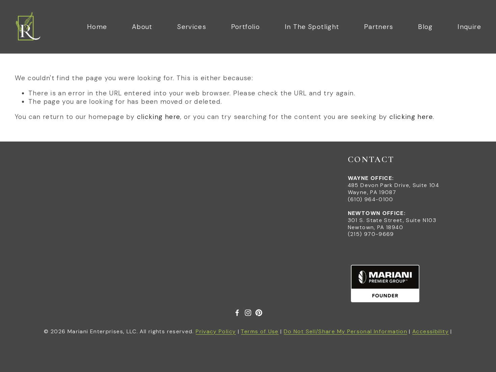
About (142, 27)
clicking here (159, 117)
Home (97, 27)
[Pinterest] (258, 312)
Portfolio (245, 27)
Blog (425, 27)
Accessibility (430, 331)
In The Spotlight (312, 27)
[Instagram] (248, 312)
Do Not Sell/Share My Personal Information (345, 331)
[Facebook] (237, 312)
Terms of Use (259, 331)
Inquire (469, 27)
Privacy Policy (216, 331)
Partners (378, 27)
